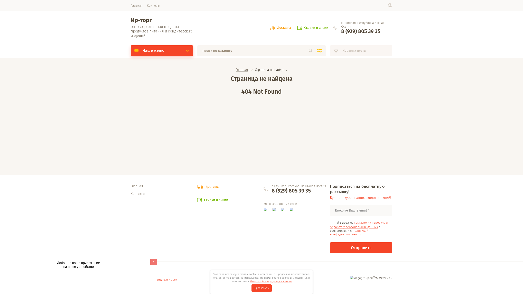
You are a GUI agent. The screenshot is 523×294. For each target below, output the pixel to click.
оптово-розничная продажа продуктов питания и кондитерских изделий (161, 31)
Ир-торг (141, 20)
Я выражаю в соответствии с (359, 228)
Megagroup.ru (382, 277)
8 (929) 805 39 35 (360, 31)
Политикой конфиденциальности (349, 232)
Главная (242, 70)
